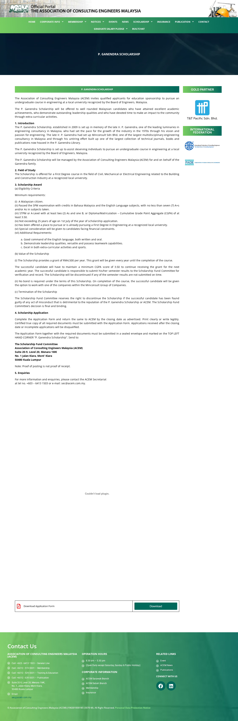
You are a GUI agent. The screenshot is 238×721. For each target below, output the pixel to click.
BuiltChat (138, 28)
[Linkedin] (171, 686)
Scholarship (141, 21)
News (125, 21)
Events (113, 21)
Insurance (163, 21)
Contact (203, 21)
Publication (182, 21)
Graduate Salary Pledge (109, 28)
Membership (75, 21)
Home (31, 21)
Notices (96, 21)
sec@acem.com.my (21, 697)
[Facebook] (160, 686)
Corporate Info (50, 21)
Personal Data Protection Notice (132, 707)
